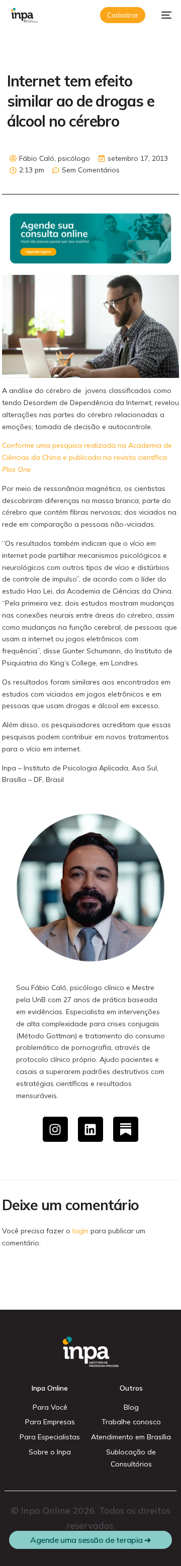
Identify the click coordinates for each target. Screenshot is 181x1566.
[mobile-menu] (163, 15)
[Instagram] (55, 1129)
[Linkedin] (90, 1129)
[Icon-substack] (125, 1129)
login (80, 1230)
